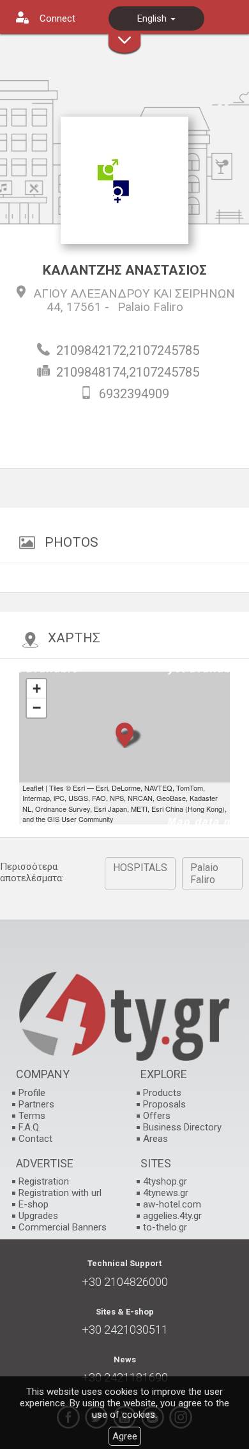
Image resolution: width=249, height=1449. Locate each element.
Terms (32, 1115)
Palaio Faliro (150, 306)
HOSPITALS (140, 867)
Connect (57, 18)
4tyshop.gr (165, 1181)
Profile (32, 1093)
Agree (124, 1436)
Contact (35, 1138)
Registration (44, 1181)
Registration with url (60, 1193)
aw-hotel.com (172, 1204)
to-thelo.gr (165, 1227)
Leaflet (32, 787)
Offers (156, 1115)
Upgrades (38, 1216)
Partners (36, 1104)
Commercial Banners (63, 1227)
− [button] (37, 708)
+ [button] (37, 688)
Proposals (164, 1104)
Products (162, 1093)
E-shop (34, 1204)
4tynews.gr (165, 1193)
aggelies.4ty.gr (172, 1216)
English (153, 18)
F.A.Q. (30, 1127)
